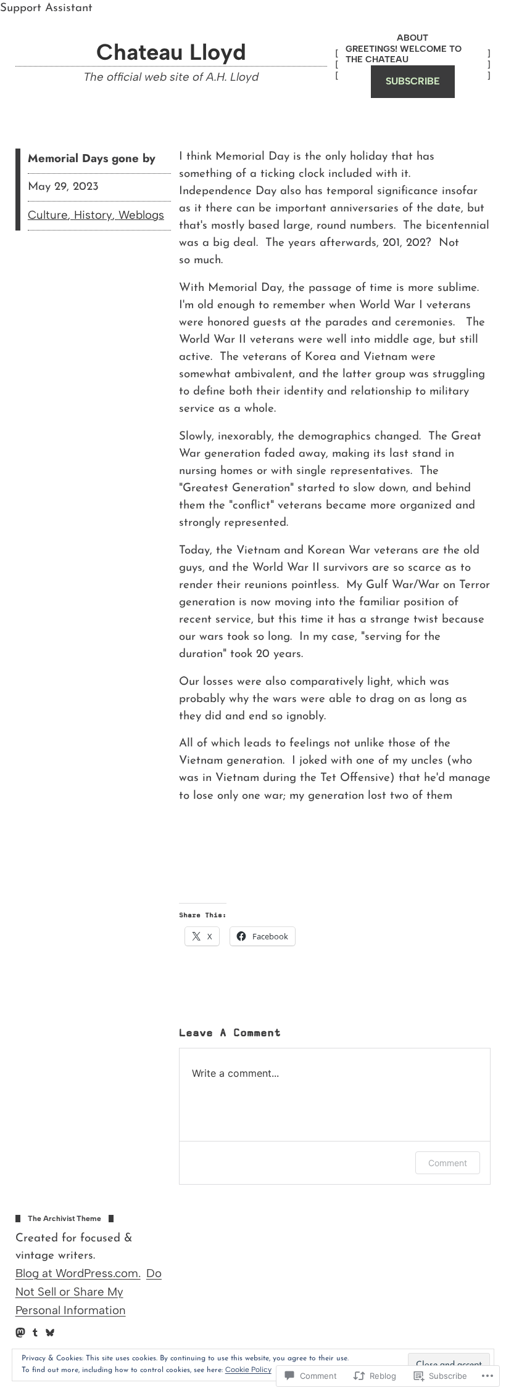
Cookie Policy (248, 1369)
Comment (447, 1163)
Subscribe (413, 81)
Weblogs (141, 215)
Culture (48, 215)
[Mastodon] (20, 1333)
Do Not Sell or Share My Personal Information (88, 1291)
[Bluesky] (50, 1333)
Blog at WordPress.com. (78, 1273)
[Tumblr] (35, 1333)
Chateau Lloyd (171, 51)
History (93, 215)
